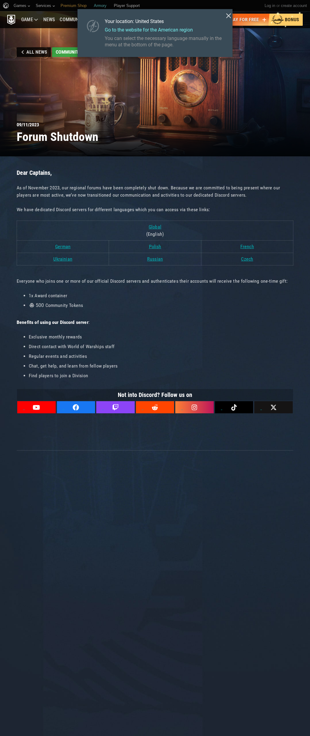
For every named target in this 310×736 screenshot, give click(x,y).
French (247, 246)
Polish (155, 246)
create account (294, 5)
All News (36, 52)
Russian (155, 259)
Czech (247, 259)
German (63, 246)
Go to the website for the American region (149, 30)
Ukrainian (62, 259)
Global (155, 227)
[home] (11, 20)
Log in (270, 5)
